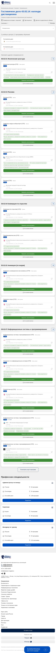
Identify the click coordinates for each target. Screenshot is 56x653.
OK (45, 649)
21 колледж (8, 515)
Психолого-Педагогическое (8, 592)
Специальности (23, 8)
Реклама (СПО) (7, 97)
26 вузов (7, 531)
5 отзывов (9, 419)
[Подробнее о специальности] (53, 58)
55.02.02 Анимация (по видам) (13, 265)
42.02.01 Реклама (7, 92)
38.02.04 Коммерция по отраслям (14, 204)
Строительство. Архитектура (9, 598)
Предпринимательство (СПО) (11, 235)
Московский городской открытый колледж (16, 69)
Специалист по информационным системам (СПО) (17, 361)
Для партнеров (5, 620)
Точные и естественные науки (9, 605)
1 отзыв (9, 445)
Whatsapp (27, 641)
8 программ (34, 511)
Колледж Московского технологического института (18, 448)
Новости (3, 618)
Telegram (26, 638)
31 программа (35, 491)
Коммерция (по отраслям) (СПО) (12, 209)
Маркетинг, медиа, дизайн (8, 590)
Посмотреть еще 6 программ (28, 469)
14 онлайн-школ (9, 495)
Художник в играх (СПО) (9, 299)
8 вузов (7, 511)
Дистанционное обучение (7, 8)
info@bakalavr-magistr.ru (7, 571)
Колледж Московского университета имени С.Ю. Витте (19, 102)
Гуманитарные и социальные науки (10, 585)
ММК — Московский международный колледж (17, 422)
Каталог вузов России (7, 614)
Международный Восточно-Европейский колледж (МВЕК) (19, 156)
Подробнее (28, 500)
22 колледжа (8, 491)
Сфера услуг (4, 601)
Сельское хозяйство (6, 594)
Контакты (3, 622)
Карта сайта (4, 611)
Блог (2, 625)
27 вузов (7, 487)
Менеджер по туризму (10, 527)
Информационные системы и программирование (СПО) (18, 334)
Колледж (16, 8)
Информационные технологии (9, 587)
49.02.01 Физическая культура (13, 59)
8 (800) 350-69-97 (7, 564)
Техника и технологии (7, 603)
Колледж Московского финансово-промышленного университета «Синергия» (24, 128)
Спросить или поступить (28, 80)
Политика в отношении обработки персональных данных (13, 646)
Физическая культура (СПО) (10, 64)
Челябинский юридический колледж (13, 41)
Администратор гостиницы (11, 482)
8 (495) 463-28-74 (7, 566)
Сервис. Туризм (5, 596)
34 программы (35, 536)
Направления (5, 581)
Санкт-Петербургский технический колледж (15, 48)
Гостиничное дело (8, 39)
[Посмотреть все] (53, 92)
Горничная (6, 507)
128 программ (35, 495)
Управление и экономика (8, 607)
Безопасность (5, 583)
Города (3, 616)
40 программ (34, 531)
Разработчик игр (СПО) (9, 389)
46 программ (34, 487)
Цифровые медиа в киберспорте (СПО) (14, 123)
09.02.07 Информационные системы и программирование (24, 329)
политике (36, 650)
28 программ (34, 515)
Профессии (4, 627)
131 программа (35, 540)
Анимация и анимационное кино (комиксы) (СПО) (16, 270)
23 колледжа (8, 536)
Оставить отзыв (28, 630)
